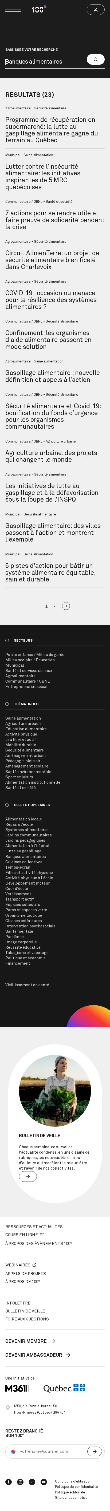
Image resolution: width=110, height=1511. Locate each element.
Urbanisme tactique (23, 916)
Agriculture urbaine (23, 724)
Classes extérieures (23, 921)
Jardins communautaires (28, 835)
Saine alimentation (23, 718)
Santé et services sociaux (28, 671)
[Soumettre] (94, 1451)
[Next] (66, 606)
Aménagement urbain (25, 756)
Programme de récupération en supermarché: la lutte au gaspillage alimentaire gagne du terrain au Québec (51, 130)
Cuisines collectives (23, 862)
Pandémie (14, 937)
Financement (17, 963)
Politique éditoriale (70, 1492)
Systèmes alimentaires (27, 830)
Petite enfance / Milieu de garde (34, 655)
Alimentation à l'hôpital (27, 846)
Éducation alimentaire (26, 729)
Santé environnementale (28, 772)
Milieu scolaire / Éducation (30, 660)
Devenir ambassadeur (34, 1355)
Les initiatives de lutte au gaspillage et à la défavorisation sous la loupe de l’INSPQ (52, 493)
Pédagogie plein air (22, 761)
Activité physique (21, 734)
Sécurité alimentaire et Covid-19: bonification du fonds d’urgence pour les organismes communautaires (53, 416)
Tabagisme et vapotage (27, 953)
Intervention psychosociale (30, 926)
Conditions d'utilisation (73, 1481)
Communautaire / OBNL (27, 681)
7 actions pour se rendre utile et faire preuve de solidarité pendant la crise (55, 220)
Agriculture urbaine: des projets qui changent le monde (51, 456)
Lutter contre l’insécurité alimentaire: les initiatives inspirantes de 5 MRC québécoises (42, 177)
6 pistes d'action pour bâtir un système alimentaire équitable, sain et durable (50, 573)
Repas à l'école (19, 825)
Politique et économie (25, 958)
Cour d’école (16, 889)
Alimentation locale (23, 819)
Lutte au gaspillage (23, 851)
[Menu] (13, 10)
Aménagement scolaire (26, 766)
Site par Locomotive (71, 1498)
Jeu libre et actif (20, 740)
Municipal (14, 665)
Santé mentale (19, 932)
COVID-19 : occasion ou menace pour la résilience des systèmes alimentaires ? (51, 300)
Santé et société (20, 788)
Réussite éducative (23, 947)
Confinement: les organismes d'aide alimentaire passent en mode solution (48, 340)
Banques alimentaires (25, 857)
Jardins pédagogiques (25, 841)
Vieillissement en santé (27, 985)
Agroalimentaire (20, 676)
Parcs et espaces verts (26, 910)
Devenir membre (26, 1341)
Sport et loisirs (19, 777)
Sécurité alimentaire (24, 750)
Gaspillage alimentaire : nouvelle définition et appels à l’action (52, 376)
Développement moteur (27, 883)
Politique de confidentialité (76, 1487)
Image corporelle (21, 942)
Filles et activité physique (29, 873)
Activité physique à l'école (29, 878)
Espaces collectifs (22, 905)
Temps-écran (17, 867)
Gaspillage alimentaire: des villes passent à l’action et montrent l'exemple (53, 533)
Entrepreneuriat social (26, 687)
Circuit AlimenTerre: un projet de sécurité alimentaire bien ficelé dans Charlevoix (52, 260)
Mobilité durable (20, 745)
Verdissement (18, 894)
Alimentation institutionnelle (32, 783)
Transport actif (19, 899)
